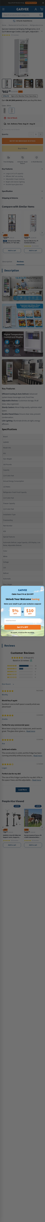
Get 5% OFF (22, 627)
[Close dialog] (41, 587)
